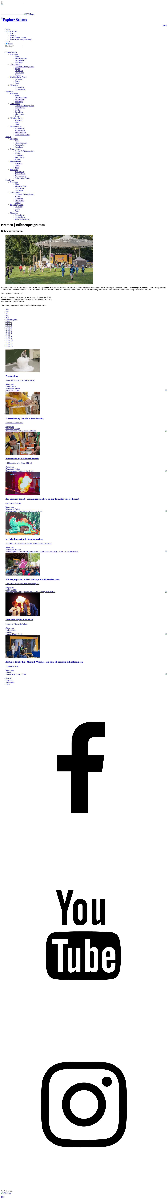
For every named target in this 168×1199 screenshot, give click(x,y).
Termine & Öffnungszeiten (24, 67)
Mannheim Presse (16, 118)
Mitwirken (14, 85)
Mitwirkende (19, 73)
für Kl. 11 (8, 342)
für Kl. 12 (9, 344)
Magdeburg (9, 180)
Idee (11, 33)
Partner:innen (19, 87)
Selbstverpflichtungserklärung (21, 39)
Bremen (8, 137)
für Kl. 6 (8, 332)
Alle (7, 309)
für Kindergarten (11, 320)
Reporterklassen (20, 133)
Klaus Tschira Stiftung (18, 37)
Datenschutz (9, 682)
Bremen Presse (15, 161)
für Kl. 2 (8, 324)
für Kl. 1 (8, 322)
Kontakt (13, 35)
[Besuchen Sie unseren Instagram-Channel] (84, 1187)
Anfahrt (17, 69)
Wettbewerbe (19, 60)
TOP (2, 1197)
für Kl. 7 (8, 334)
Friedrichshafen (11, 52)
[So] (7, 318)
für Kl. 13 (9, 346)
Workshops (19, 62)
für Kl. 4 (8, 328)
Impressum (9, 680)
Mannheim (9, 91)
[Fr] (6, 313)
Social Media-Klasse (22, 135)
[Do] (7, 311)
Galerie (17, 81)
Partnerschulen (20, 89)
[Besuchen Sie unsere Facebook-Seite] (84, 853)
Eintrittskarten (20, 108)
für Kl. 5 (8, 330)
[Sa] (6, 315)
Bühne (17, 56)
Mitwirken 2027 (16, 126)
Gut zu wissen (15, 65)
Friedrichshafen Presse (18, 77)
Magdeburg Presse (16, 205)
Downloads (19, 71)
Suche (10, 44)
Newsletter (18, 79)
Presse (7, 41)
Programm (14, 54)
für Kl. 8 (8, 336)
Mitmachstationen (21, 58)
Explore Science (11, 31)
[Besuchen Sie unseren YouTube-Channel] (84, 1020)
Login (7, 29)
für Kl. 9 (8, 338)
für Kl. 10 (9, 340)
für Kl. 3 (8, 326)
